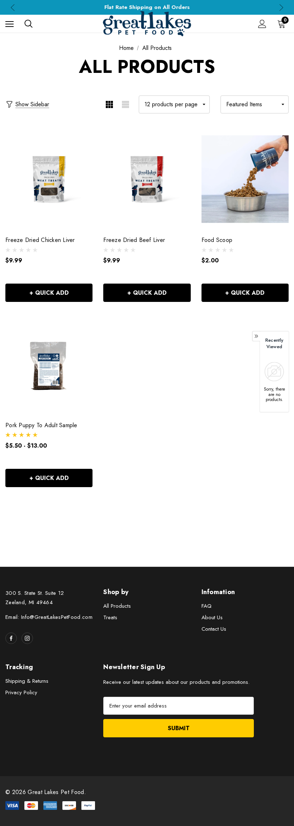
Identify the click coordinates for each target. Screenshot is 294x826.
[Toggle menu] (9, 24)
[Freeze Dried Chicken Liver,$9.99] (49, 179)
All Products (117, 606)
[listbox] (254, 104)
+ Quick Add (49, 293)
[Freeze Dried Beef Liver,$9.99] (146, 179)
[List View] (125, 104)
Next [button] (281, 7)
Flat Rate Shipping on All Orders (147, 7)
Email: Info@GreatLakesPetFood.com (49, 617)
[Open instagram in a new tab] (27, 638)
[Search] (28, 23)
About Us (212, 617)
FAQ (206, 606)
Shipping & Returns (26, 681)
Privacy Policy (21, 692)
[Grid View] (109, 104)
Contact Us (213, 629)
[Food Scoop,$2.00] (245, 179)
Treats (110, 617)
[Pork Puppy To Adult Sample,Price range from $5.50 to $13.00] (49, 364)
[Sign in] (262, 24)
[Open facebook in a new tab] (11, 638)
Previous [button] (12, 7)
